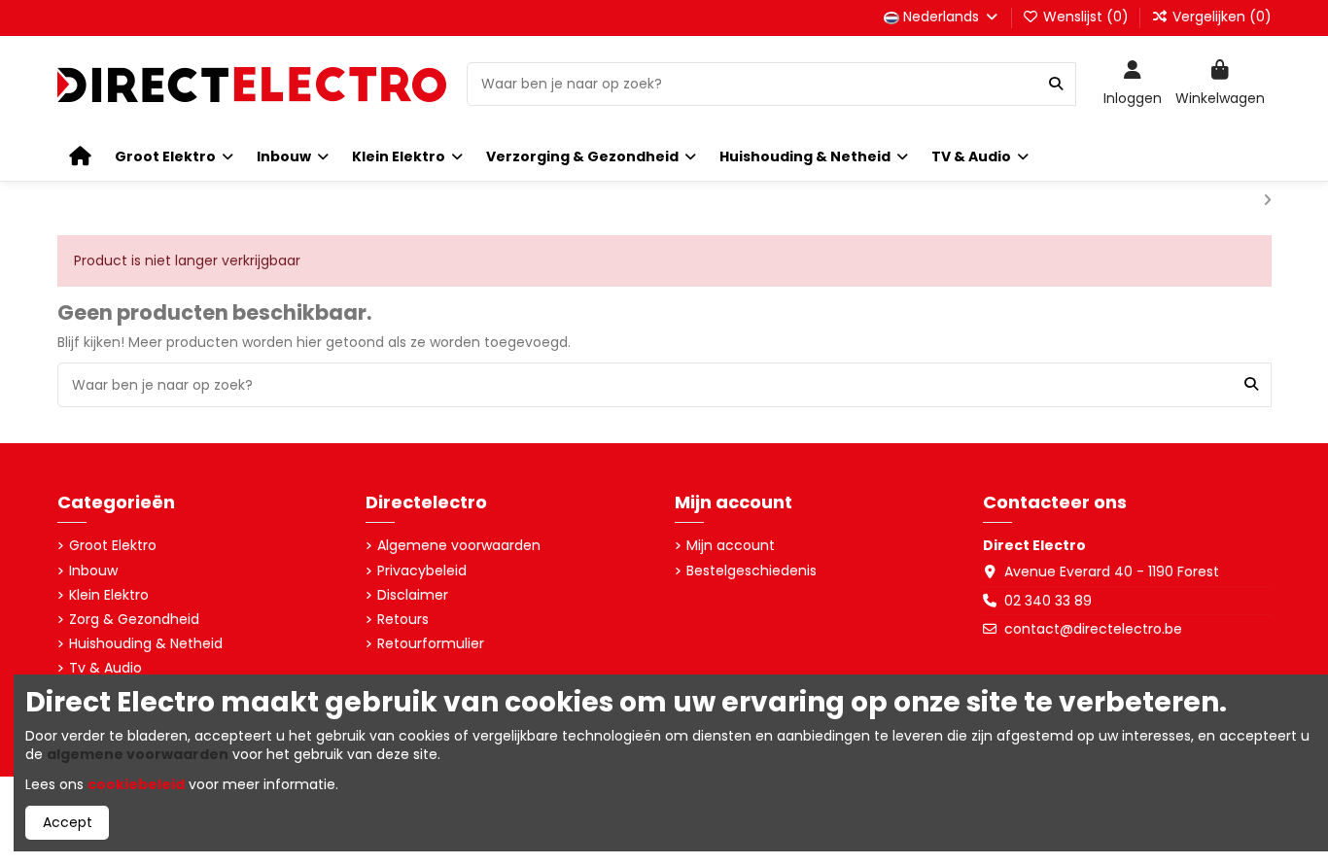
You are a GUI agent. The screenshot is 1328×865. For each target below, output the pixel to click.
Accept (67, 822)
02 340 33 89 (1048, 600)
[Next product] (1267, 200)
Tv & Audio (105, 668)
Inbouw (93, 571)
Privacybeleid (422, 571)
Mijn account (730, 545)
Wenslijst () (1086, 16)
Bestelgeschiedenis (751, 571)
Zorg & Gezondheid (134, 619)
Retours (403, 619)
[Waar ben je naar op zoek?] (1055, 84)
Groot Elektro (113, 545)
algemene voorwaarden (137, 754)
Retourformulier (430, 644)
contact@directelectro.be (1093, 629)
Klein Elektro (109, 595)
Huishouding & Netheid (146, 644)
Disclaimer (412, 595)
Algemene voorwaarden (459, 545)
